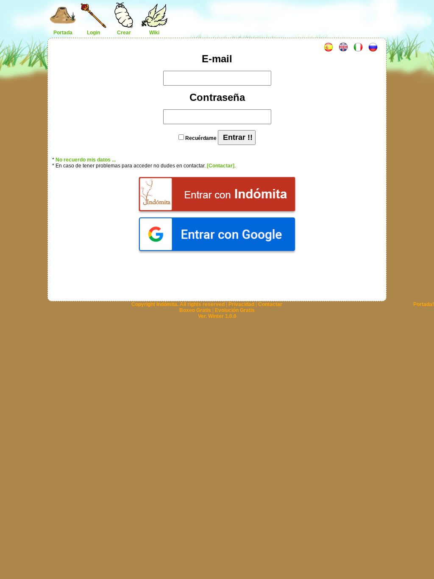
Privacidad (241, 304)
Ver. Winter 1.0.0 (217, 316)
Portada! (423, 304)
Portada (62, 33)
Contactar (270, 304)
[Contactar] (220, 166)
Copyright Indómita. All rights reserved (178, 304)
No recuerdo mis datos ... (86, 160)
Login (93, 33)
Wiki (154, 33)
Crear (124, 33)
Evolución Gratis (235, 310)
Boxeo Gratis (195, 310)
